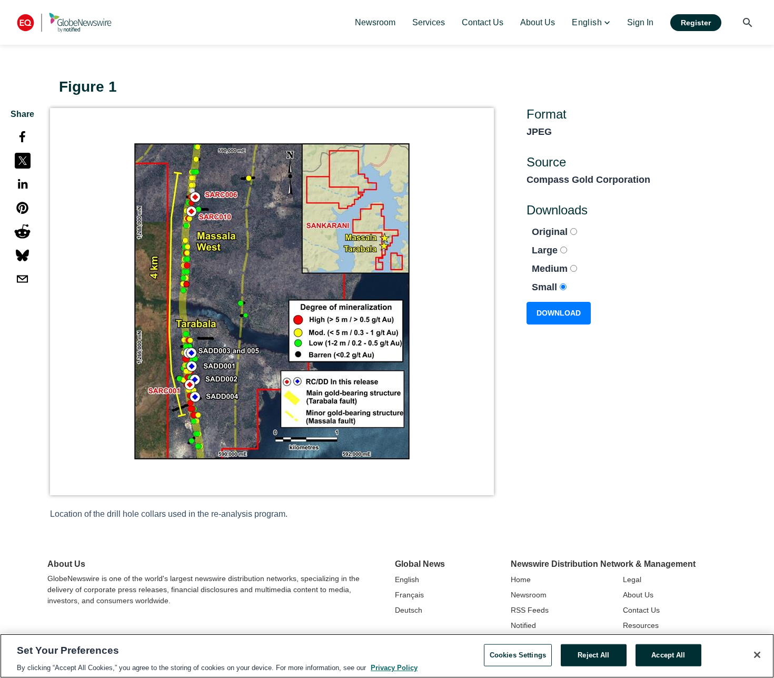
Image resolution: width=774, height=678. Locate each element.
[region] (387, 656)
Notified (523, 625)
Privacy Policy (394, 667)
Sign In (640, 22)
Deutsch (408, 610)
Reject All (593, 655)
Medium (551, 268)
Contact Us (641, 610)
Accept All (668, 655)
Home (521, 579)
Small (546, 287)
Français (409, 595)
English (407, 579)
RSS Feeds (530, 610)
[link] (375, 22)
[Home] (64, 22)
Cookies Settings (518, 655)
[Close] (757, 654)
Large (546, 250)
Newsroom (529, 595)
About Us (638, 595)
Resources (641, 625)
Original (551, 232)
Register (696, 22)
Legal (632, 579)
